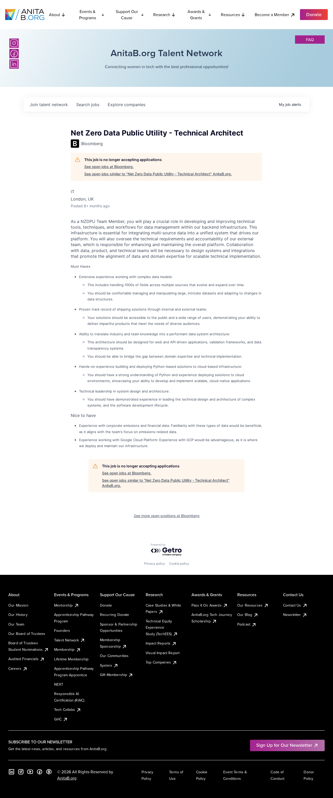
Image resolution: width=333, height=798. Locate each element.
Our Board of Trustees (26, 633)
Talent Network (66, 640)
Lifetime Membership (71, 659)
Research (161, 14)
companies (126, 104)
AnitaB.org (66, 778)
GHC (58, 719)
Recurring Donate (114, 614)
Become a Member (272, 14)
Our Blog (244, 614)
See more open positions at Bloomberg (167, 515)
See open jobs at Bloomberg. (109, 166)
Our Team (16, 624)
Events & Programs (87, 15)
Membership (64, 649)
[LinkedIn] (14, 64)
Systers (106, 665)
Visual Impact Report (163, 652)
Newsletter (292, 614)
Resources (230, 14)
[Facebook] (14, 53)
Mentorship (63, 605)
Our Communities (114, 655)
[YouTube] (30, 772)
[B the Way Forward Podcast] (49, 772)
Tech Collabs (64, 709)
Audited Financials (23, 658)
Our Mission (18, 605)
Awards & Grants (196, 15)
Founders (62, 630)
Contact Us (292, 605)
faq (310, 39)
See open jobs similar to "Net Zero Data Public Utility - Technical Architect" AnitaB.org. (158, 174)
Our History (18, 614)
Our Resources (249, 605)
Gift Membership (113, 674)
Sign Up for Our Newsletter (284, 745)
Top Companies (158, 662)
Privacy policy (154, 563)
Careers (14, 668)
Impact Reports (158, 643)
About (54, 14)
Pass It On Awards (206, 605)
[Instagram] (14, 43)
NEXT (58, 684)
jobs (87, 104)
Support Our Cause (127, 15)
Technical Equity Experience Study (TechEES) (159, 627)
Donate (106, 605)
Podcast (243, 624)
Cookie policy (179, 563)
